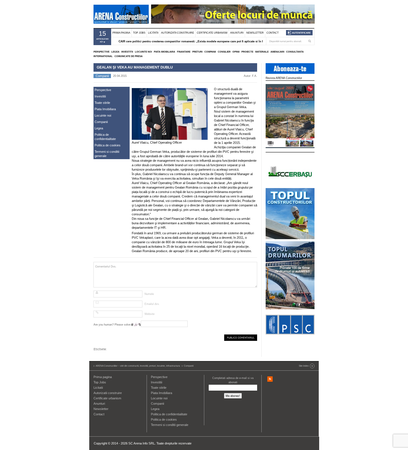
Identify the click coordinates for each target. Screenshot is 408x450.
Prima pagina (121, 32)
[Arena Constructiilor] (121, 14)
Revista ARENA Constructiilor (284, 78)
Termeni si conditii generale (107, 154)
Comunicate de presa (129, 56)
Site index (304, 365)
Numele (149, 294)
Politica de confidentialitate (105, 137)
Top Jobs (139, 32)
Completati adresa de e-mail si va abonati (233, 380)
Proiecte (247, 51)
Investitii (127, 51)
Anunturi (237, 32)
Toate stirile (102, 102)
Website (149, 314)
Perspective (101, 51)
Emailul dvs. (152, 304)
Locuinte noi (143, 51)
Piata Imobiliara (164, 51)
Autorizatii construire (177, 32)
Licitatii (153, 32)
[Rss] (270, 379)
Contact (272, 32)
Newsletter (255, 32)
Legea (115, 51)
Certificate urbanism (212, 32)
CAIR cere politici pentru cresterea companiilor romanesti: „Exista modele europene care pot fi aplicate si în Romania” (197, 41)
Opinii (235, 51)
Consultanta (295, 51)
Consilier (224, 51)
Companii (210, 51)
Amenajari (277, 51)
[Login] (299, 32)
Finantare (183, 51)
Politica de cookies (107, 145)
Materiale (262, 51)
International (103, 56)
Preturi (197, 51)
